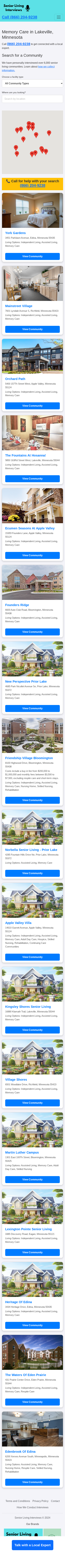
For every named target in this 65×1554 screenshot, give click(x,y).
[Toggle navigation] (58, 17)
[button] (28, 128)
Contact (55, 1501)
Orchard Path (15, 379)
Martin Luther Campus (22, 1152)
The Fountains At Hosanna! (25, 455)
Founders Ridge (17, 605)
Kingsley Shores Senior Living (28, 1006)
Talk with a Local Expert (33, 1545)
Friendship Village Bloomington (29, 758)
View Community (32, 256)
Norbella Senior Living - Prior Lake (31, 850)
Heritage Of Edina (18, 1302)
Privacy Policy (40, 1501)
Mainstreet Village (18, 306)
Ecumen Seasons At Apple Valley (30, 528)
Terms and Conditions (18, 1501)
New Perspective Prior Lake (26, 681)
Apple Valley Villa (18, 923)
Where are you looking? (14, 92)
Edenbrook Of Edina (20, 1451)
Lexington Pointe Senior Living (28, 1229)
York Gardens (15, 233)
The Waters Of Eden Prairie (25, 1375)
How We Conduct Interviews (32, 1507)
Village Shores (16, 1079)
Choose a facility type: (13, 77)
